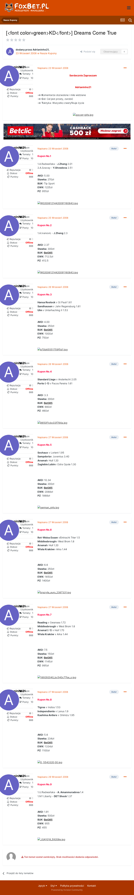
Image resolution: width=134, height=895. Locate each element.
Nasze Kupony (48, 53)
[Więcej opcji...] (125, 68)
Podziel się (88, 51)
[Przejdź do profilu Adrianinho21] (10, 51)
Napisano (53, 68)
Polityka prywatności (72, 885)
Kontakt (91, 885)
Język (42, 885)
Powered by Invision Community (67, 890)
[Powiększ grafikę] (83, 114)
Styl (52, 885)
